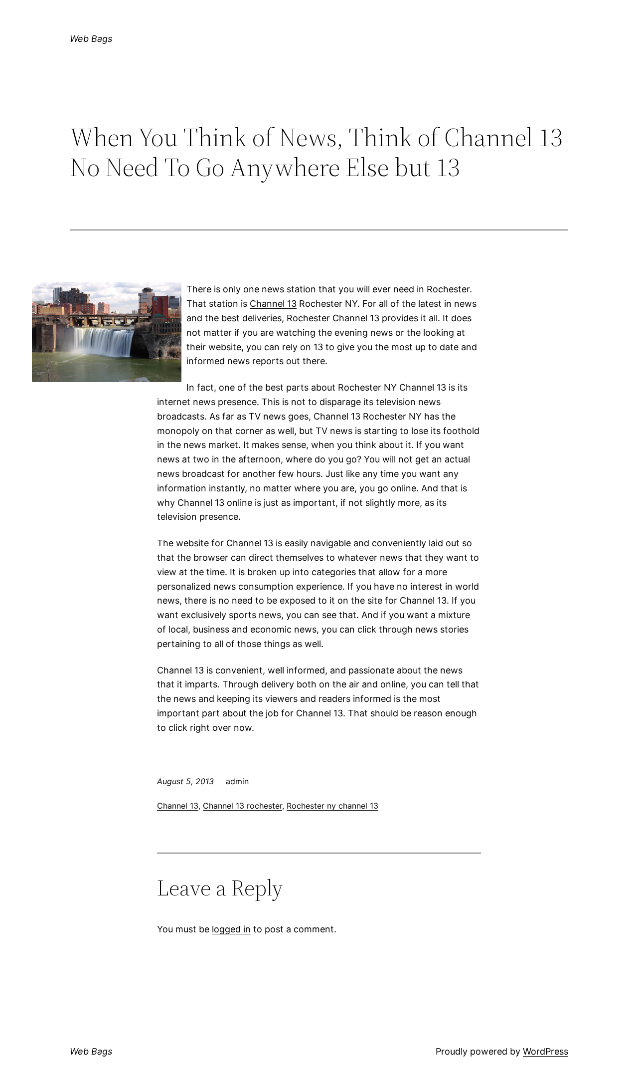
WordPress (545, 1051)
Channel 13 (273, 303)
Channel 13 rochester (242, 806)
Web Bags (91, 38)
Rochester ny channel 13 (332, 806)
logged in (231, 929)
